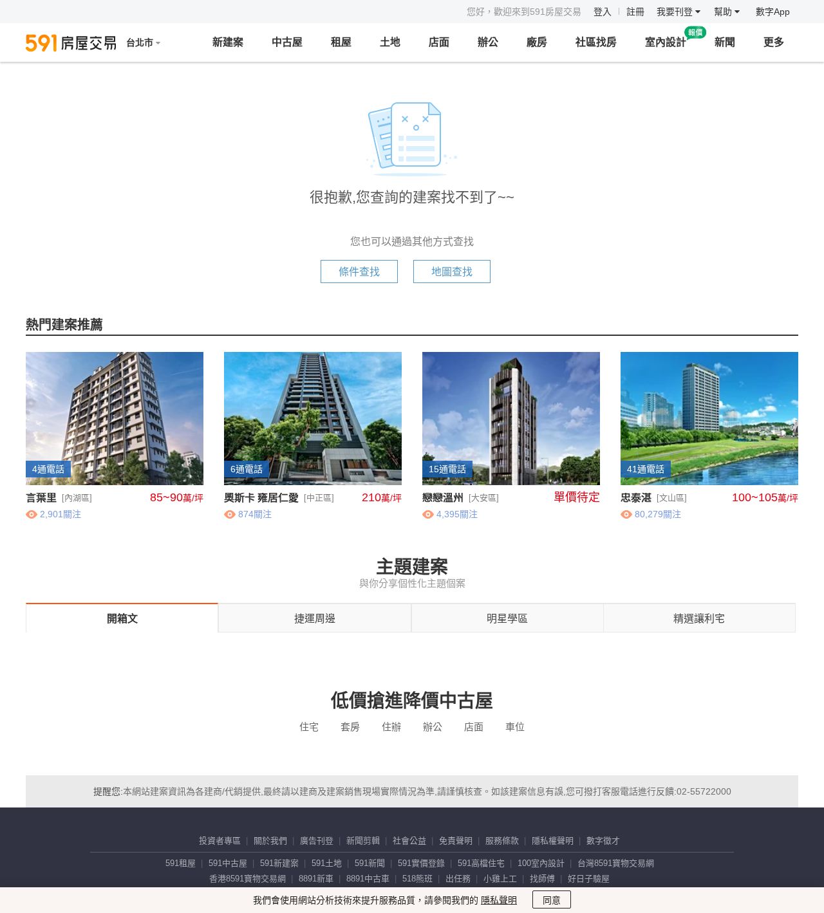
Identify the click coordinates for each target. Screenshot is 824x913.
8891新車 (316, 878)
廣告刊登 (316, 840)
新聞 (725, 42)
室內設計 (665, 42)
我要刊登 (676, 11)
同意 (552, 900)
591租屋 (180, 863)
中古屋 (287, 42)
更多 (773, 42)
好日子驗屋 (589, 878)
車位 (515, 726)
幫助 (724, 11)
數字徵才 (603, 840)
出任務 (458, 878)
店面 (439, 42)
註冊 (635, 11)
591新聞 (370, 863)
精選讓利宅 (699, 618)
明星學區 (507, 618)
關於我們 (270, 840)
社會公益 (409, 840)
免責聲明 (456, 840)
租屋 (341, 42)
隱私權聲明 (553, 840)
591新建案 (279, 863)
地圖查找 (452, 271)
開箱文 (122, 618)
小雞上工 (500, 878)
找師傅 (542, 878)
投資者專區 (220, 840)
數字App (773, 11)
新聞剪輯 (363, 840)
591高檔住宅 (481, 863)
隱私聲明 (499, 900)
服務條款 (502, 840)
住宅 (309, 726)
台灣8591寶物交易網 (615, 863)
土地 (390, 42)
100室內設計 (541, 863)
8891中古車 (367, 878)
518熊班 (417, 878)
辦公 (488, 42)
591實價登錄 (421, 863)
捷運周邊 (314, 618)
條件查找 (359, 271)
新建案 (227, 42)
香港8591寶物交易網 (247, 878)
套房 (350, 726)
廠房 (537, 42)
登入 (603, 11)
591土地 (327, 863)
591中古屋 (228, 863)
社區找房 (596, 42)
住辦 (391, 726)
